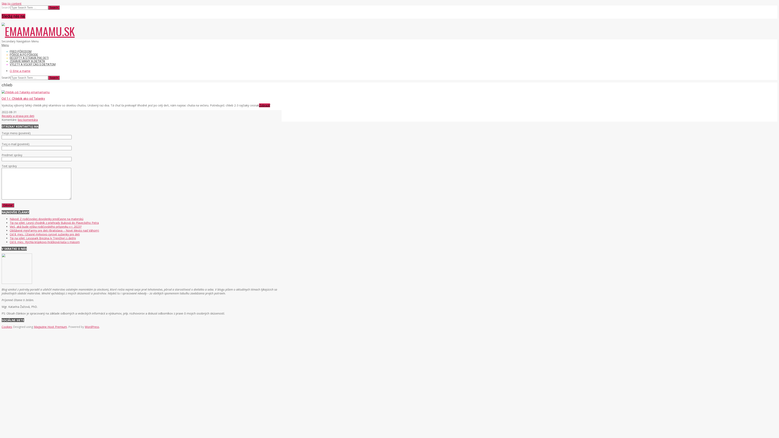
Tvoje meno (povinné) (16, 133)
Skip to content (12, 3)
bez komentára (28, 120)
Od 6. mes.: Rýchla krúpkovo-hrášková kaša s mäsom (45, 242)
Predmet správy (12, 155)
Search (6, 7)
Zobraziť (264, 105)
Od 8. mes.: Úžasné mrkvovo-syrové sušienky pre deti (45, 234)
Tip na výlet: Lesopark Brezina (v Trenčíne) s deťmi (43, 238)
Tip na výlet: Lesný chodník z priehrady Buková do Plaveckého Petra (54, 223)
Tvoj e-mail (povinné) (15, 144)
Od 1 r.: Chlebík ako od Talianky (23, 99)
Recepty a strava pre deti (18, 116)
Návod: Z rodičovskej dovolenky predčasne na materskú (46, 219)
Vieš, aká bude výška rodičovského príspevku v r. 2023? (46, 227)
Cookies (7, 327)
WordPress (92, 327)
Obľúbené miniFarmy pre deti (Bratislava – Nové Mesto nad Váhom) (54, 230)
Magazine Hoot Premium (50, 327)
